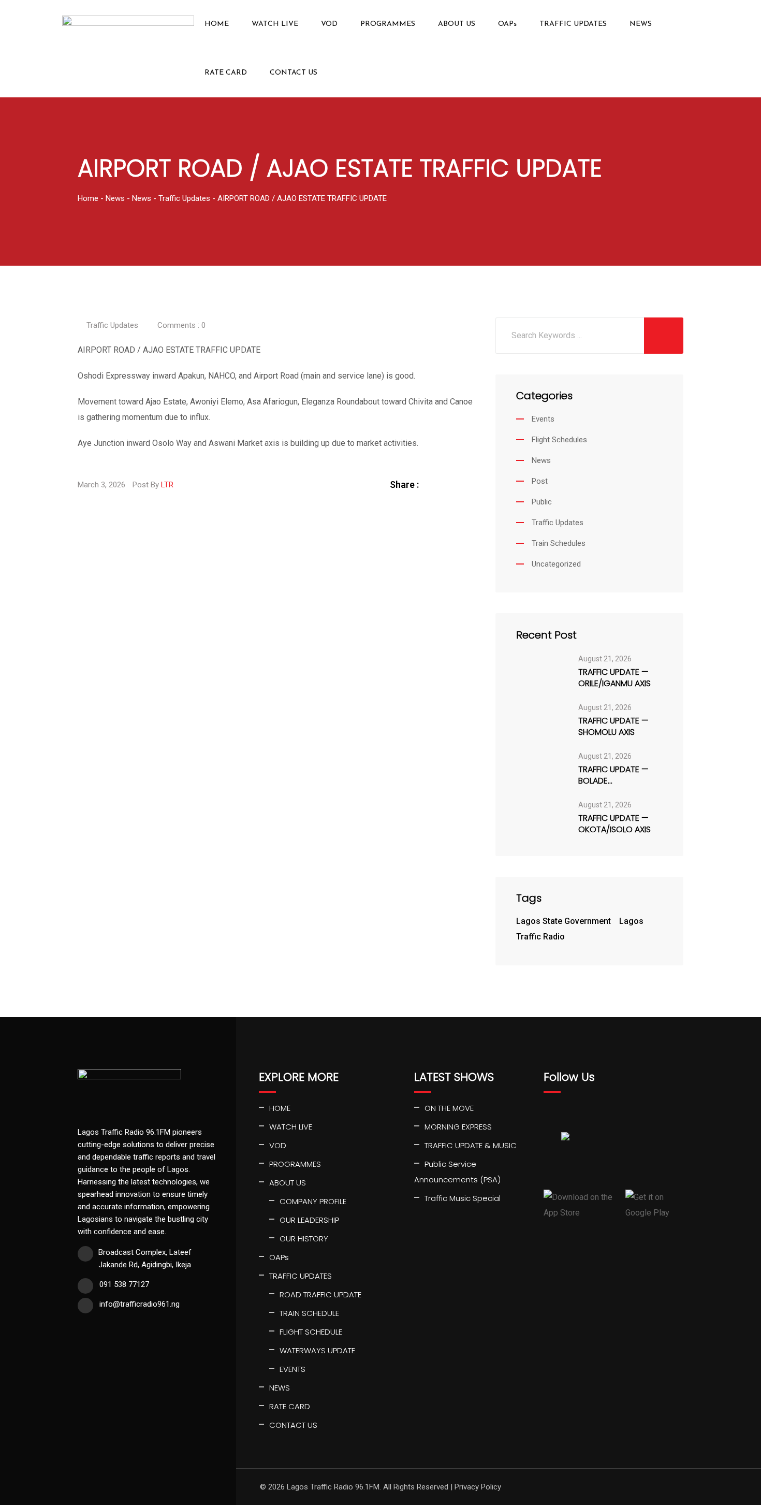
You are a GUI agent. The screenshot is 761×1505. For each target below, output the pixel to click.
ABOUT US (456, 24)
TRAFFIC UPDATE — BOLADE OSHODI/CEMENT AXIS (620, 775)
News (541, 460)
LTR (167, 484)
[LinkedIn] (456, 484)
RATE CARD (225, 73)
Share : (404, 484)
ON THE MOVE (449, 1108)
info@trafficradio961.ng (139, 1304)
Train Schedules (559, 543)
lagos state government (563, 921)
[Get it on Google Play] (654, 1205)
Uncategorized (556, 564)
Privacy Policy (478, 1487)
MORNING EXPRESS (458, 1126)
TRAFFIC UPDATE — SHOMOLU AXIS (613, 726)
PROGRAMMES (387, 24)
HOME (216, 24)
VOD (329, 24)
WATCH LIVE (275, 24)
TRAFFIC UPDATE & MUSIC (471, 1145)
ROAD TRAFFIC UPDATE (320, 1294)
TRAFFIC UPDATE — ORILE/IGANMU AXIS (614, 678)
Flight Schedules (559, 439)
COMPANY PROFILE (313, 1201)
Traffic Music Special (463, 1198)
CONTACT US (293, 73)
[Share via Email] (469, 484)
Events (543, 419)
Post (540, 481)
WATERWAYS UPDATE (317, 1350)
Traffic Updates (112, 325)
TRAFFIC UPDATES (573, 24)
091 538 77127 (124, 1284)
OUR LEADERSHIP (309, 1219)
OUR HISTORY (304, 1238)
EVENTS (292, 1369)
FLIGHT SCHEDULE (311, 1331)
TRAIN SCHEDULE (309, 1313)
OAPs (507, 24)
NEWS (641, 24)
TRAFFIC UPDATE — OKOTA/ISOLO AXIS (614, 824)
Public (542, 502)
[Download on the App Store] (581, 1205)
